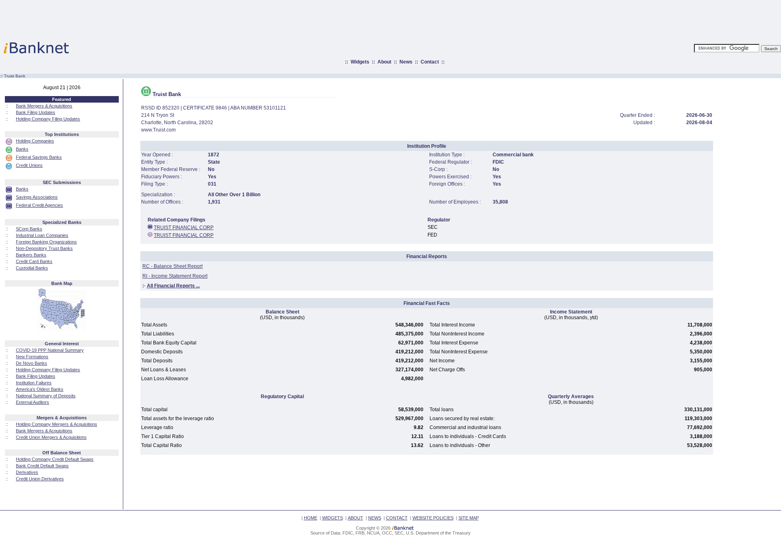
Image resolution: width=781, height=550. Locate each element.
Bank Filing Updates (35, 112)
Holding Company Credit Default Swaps (55, 459)
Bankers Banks (31, 254)
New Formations (32, 356)
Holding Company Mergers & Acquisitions (56, 424)
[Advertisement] (426, 18)
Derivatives (27, 472)
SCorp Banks (29, 228)
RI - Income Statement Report (174, 276)
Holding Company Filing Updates (48, 118)
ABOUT (355, 517)
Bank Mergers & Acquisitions (44, 105)
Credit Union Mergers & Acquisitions (51, 437)
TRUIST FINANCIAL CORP (184, 227)
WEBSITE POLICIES (433, 517)
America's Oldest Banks (39, 389)
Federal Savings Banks (39, 157)
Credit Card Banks (34, 261)
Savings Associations (37, 197)
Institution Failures (34, 382)
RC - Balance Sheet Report (172, 266)
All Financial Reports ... (173, 286)
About (384, 62)
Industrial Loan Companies (42, 235)
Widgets (360, 62)
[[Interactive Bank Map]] (62, 328)
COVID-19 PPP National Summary (50, 350)
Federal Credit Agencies (39, 205)
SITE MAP (468, 517)
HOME (310, 517)
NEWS (374, 517)
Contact (430, 62)
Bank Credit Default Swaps (42, 465)
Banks (22, 149)
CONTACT (397, 517)
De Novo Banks (31, 363)
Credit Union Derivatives (40, 478)
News (405, 62)
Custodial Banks (32, 267)
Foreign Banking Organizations (46, 241)
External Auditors (32, 402)
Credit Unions (29, 165)
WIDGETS (332, 517)
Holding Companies (35, 140)
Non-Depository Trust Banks (44, 248)
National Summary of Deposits (46, 395)
